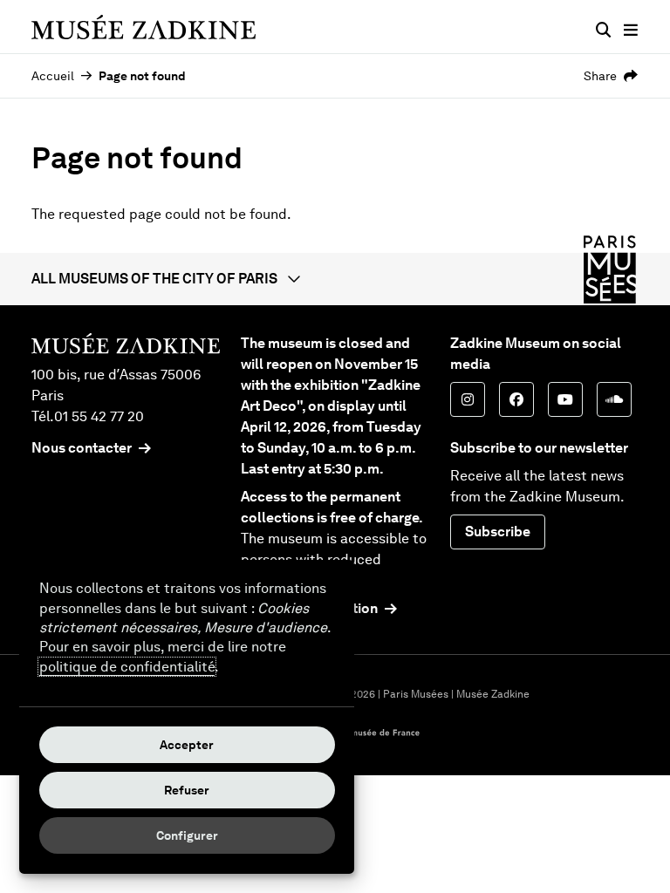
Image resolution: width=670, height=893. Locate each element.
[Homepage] (143, 26)
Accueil (52, 76)
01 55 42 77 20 (99, 416)
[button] (335, 279)
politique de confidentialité (127, 666)
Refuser (186, 790)
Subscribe (497, 531)
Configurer (187, 835)
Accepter (187, 745)
